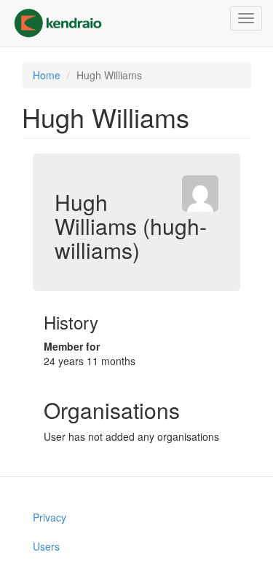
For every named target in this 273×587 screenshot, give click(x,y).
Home (46, 75)
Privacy (49, 517)
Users (46, 546)
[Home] (58, 23)
